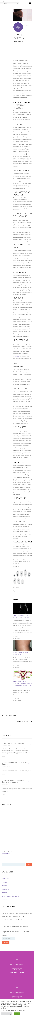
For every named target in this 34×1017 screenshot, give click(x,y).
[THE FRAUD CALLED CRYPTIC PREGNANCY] (22, 608)
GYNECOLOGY (4, 882)
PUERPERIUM (4, 899)
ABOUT (16, 972)
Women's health (16, 968)
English (5, 3)
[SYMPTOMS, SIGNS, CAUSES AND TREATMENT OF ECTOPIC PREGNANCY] (22, 674)
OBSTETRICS (26, 24)
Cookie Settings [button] (7, 1014)
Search (29, 864)
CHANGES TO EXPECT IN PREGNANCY (20, 38)
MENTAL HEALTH (5, 889)
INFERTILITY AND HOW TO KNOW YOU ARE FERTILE (13, 916)
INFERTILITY (4, 885)
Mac (14, 969)
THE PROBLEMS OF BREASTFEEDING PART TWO (12, 919)
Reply (29, 744)
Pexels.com (28, 59)
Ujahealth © (20, 997)
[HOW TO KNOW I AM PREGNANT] (22, 645)
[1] (22, 551)
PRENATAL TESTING (22, 721)
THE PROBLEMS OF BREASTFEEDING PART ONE (12, 923)
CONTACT (21, 972)
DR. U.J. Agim (26, 22)
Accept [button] (17, 1014)
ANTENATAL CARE (11, 716)
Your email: (4, 935)
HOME (11, 972)
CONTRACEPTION (5, 878)
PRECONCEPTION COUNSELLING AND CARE (10, 896)
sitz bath (17, 356)
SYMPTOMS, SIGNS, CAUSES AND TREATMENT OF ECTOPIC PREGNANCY (22, 684)
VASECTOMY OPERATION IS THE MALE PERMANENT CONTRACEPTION (17, 913)
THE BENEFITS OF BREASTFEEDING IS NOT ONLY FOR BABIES (15, 926)
